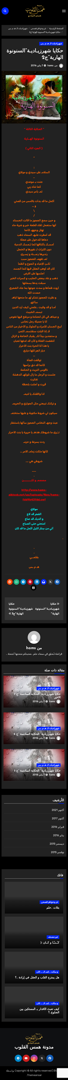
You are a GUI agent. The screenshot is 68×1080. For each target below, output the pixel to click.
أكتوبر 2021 (58, 810)
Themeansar (34, 1075)
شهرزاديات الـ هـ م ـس (51, 43)
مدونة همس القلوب (34, 1047)
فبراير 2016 (57, 826)
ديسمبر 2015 (57, 843)
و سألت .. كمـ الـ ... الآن (47, 972)
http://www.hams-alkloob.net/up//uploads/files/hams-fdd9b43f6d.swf (34, 494)
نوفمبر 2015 (57, 852)
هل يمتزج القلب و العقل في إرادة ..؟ (37, 977)
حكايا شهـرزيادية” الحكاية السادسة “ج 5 (37, 770)
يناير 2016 (58, 835)
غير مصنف (53, 937)
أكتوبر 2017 (58, 818)
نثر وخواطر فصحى (49, 902)
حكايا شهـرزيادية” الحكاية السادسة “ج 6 (37, 734)
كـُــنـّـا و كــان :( (49, 942)
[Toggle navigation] (63, 11)
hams (50, 65)
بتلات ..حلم (52, 907)
